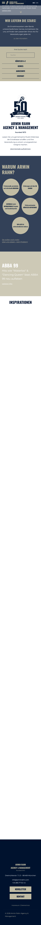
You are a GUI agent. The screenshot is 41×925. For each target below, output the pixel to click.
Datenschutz (25, 905)
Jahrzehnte (20, 71)
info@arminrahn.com (20, 880)
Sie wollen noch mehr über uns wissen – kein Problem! (15, 241)
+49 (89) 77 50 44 (19, 883)
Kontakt (20, 896)
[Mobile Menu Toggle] (3, 3)
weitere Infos (6, 11)
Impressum (16, 905)
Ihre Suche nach (20, 49)
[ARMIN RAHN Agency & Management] (14, 3)
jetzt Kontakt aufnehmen (20, 149)
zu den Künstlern (20, 38)
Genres (20, 66)
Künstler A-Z (20, 61)
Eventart (20, 76)
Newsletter (20, 889)
